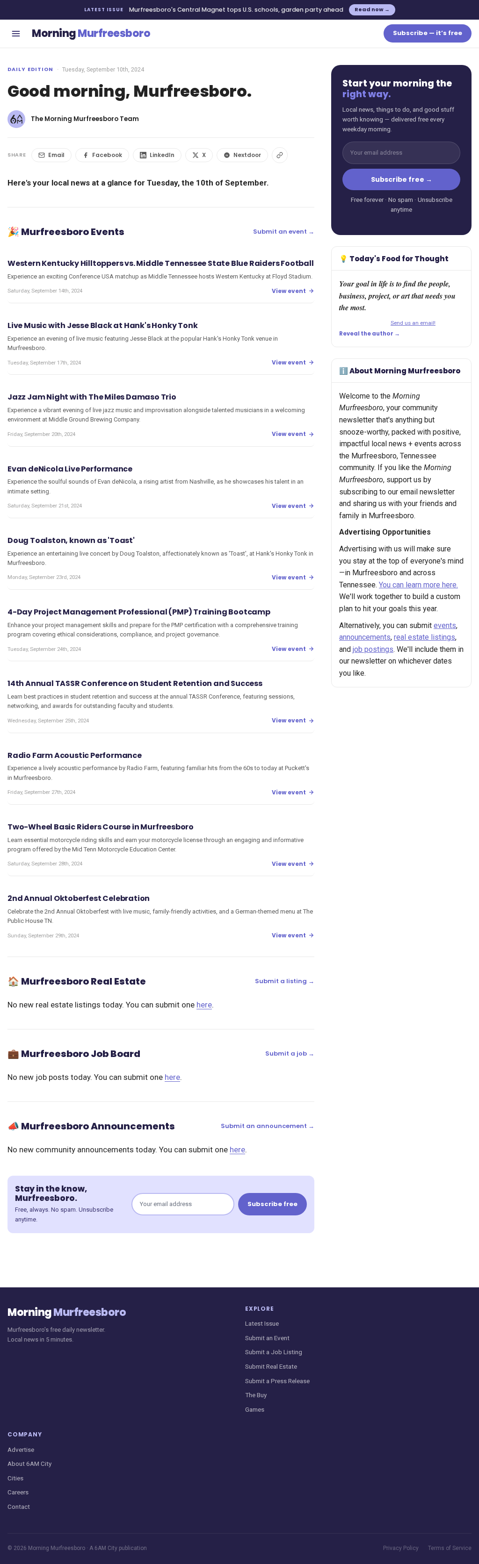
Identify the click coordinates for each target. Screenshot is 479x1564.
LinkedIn (162, 155)
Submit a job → (289, 1053)
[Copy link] (280, 155)
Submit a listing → (284, 981)
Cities (15, 1478)
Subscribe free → (401, 179)
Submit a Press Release (277, 1381)
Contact (18, 1506)
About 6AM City (29, 1463)
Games (254, 1409)
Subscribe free (272, 1204)
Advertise (20, 1449)
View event (289, 291)
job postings (373, 649)
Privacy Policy (401, 1548)
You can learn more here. (418, 584)
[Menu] (15, 33)
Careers (18, 1492)
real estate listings (424, 637)
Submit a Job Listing (273, 1352)
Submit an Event (267, 1338)
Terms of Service (450, 1548)
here (204, 1004)
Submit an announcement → (267, 1125)
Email (56, 155)
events (445, 625)
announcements (365, 637)
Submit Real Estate (271, 1366)
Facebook (107, 155)
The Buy (256, 1395)
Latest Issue (262, 1323)
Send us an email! (413, 323)
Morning (91, 33)
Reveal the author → (369, 333)
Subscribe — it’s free (427, 33)
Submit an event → (283, 231)
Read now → (372, 9)
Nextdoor (247, 155)
